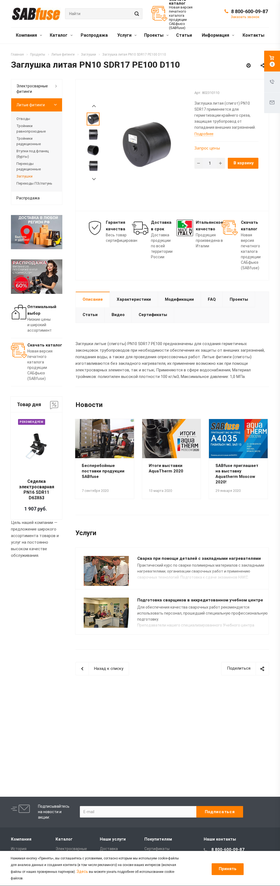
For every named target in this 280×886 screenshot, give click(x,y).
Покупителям (158, 839)
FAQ (212, 299)
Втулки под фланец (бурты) (32, 154)
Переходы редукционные (28, 166)
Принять (228, 868)
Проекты (154, 35)
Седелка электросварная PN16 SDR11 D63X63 (36, 489)
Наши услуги (113, 839)
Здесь (82, 871)
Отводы (23, 119)
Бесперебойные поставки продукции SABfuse (103, 471)
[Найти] (135, 13)
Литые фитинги (30, 105)
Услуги (125, 35)
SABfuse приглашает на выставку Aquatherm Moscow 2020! (236, 473)
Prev (94, 106)
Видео (118, 314)
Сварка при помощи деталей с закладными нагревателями (199, 558)
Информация (216, 35)
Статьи (184, 35)
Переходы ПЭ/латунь (34, 183)
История (19, 849)
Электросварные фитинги (32, 89)
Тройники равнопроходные (31, 128)
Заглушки (24, 176)
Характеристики (134, 299)
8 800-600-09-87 (249, 11)
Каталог (59, 35)
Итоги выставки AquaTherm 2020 (166, 468)
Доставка (109, 849)
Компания (27, 35)
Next (94, 179)
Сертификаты (153, 314)
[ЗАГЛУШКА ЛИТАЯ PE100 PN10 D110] (146, 144)
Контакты (253, 35)
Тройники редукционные (28, 141)
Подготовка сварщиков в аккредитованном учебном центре (200, 600)
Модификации (179, 299)
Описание (93, 299)
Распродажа (94, 35)
